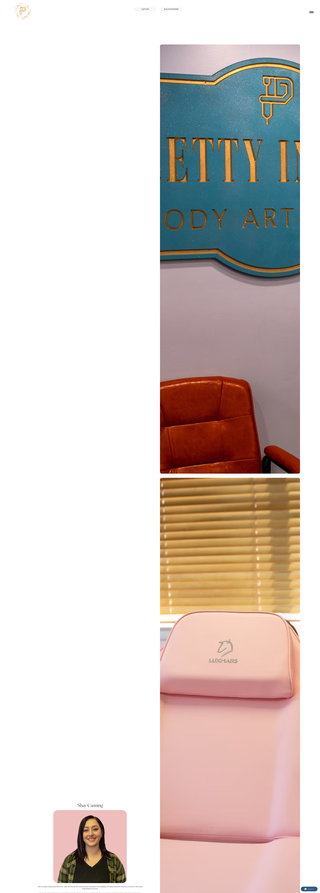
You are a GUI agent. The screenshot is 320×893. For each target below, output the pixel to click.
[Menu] (311, 12)
